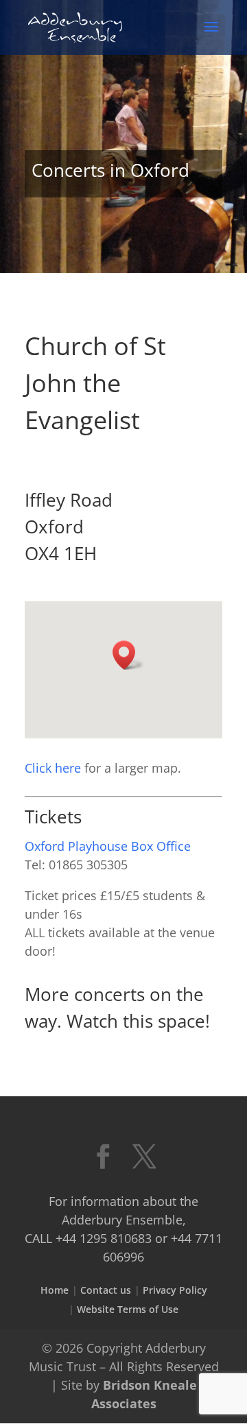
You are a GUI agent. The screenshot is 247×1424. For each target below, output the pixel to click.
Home (54, 1289)
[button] (128, 655)
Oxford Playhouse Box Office (108, 846)
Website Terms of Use (127, 1309)
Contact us (105, 1289)
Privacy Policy (175, 1289)
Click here (53, 768)
